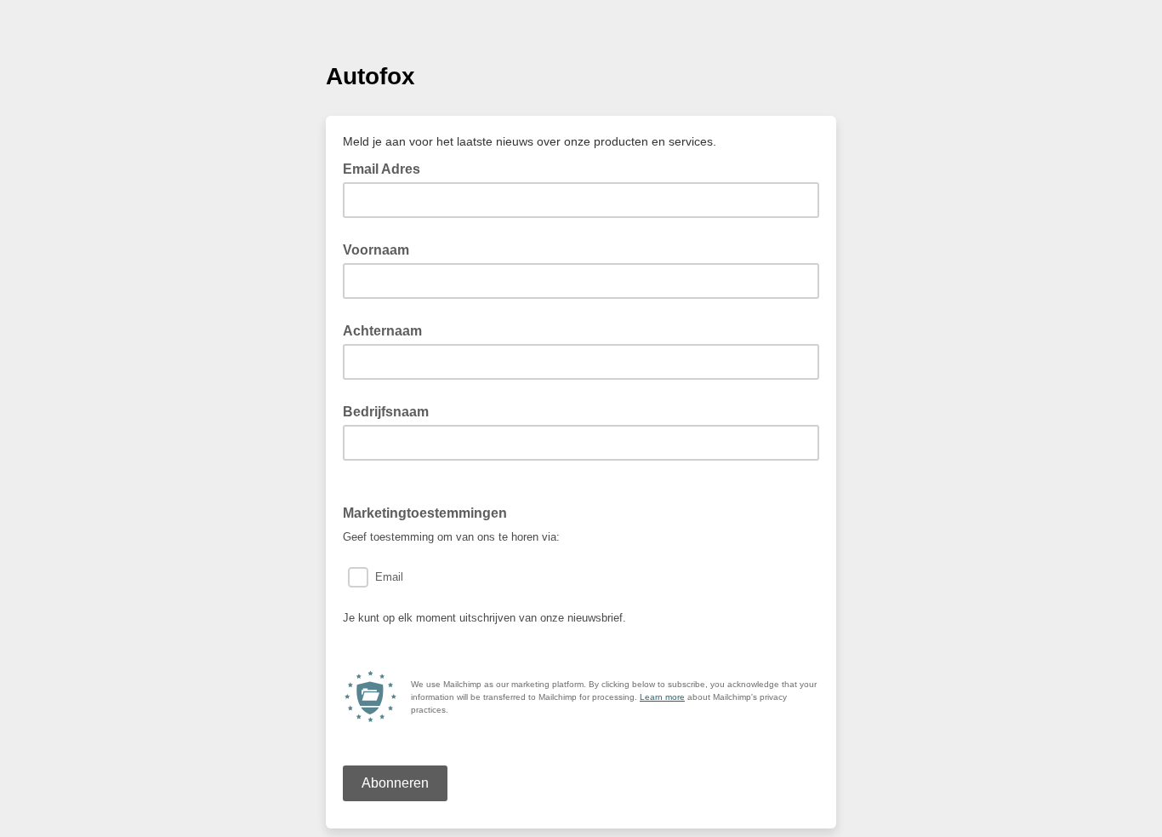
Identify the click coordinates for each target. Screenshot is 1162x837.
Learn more (662, 697)
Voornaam (376, 250)
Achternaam (382, 331)
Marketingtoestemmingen (430, 511)
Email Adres (386, 167)
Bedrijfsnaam (386, 411)
